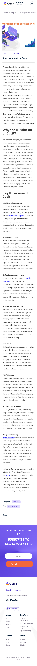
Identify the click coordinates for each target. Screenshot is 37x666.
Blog (7, 627)
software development (16, 216)
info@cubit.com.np (13, 590)
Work (8, 622)
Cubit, (8, 475)
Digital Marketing (25, 631)
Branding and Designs (24, 627)
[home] (8, 3)
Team (8, 642)
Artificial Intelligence (26, 623)
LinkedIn (22, 645)
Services (9, 624)
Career (8, 645)
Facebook (23, 642)
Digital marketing (9, 438)
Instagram (23, 639)
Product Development (24, 619)
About (8, 619)
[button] (32, 3)
